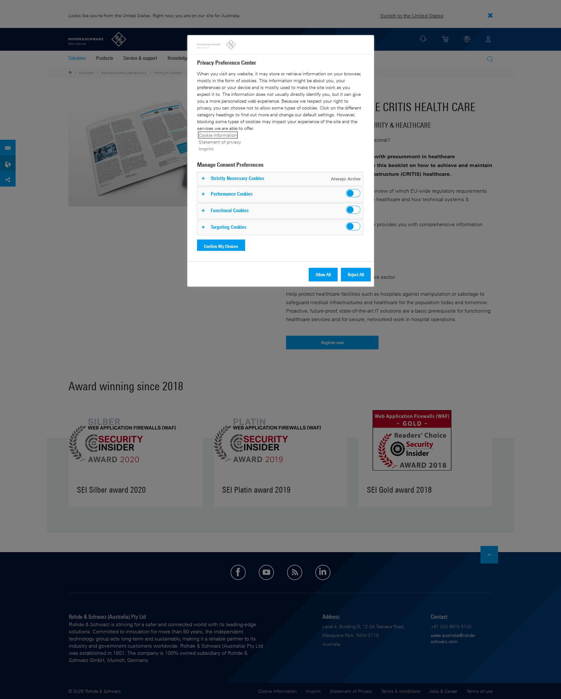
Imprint (206, 148)
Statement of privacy (220, 142)
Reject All (356, 274)
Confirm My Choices (221, 246)
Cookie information (218, 135)
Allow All (323, 274)
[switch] (353, 193)
